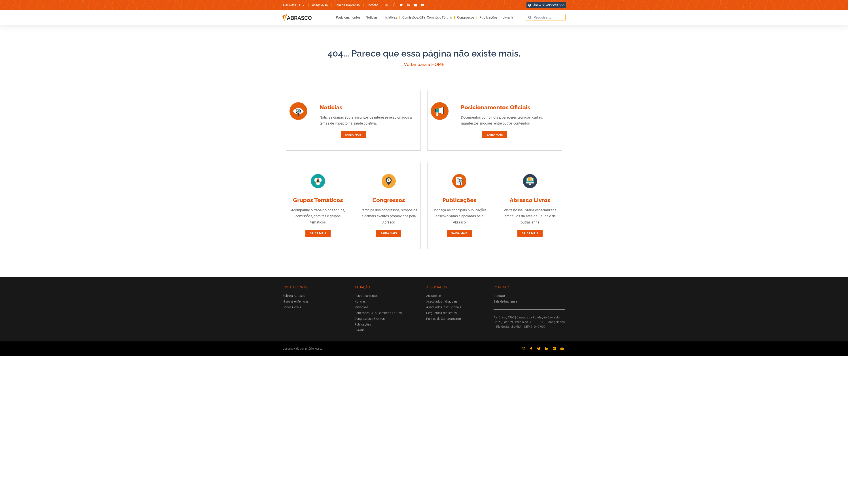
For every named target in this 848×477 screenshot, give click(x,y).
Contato (372, 5)
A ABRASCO (291, 5)
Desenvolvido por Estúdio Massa (302, 348)
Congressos (465, 17)
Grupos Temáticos (318, 200)
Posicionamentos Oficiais (495, 107)
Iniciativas (390, 17)
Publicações (488, 17)
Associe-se (320, 5)
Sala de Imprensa (347, 5)
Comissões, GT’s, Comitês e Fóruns (427, 17)
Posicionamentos (348, 17)
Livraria (508, 17)
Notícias (371, 17)
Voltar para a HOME (424, 64)
